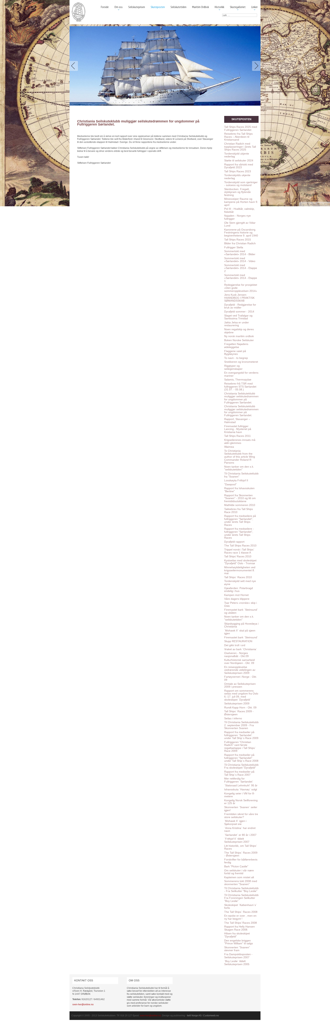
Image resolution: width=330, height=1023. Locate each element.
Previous (74, 66)
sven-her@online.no (83, 1004)
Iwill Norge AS (194, 1015)
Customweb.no (211, 1015)
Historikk (219, 8)
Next (255, 66)
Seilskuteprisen (136, 7)
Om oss (118, 8)
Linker (254, 8)
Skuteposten (158, 7)
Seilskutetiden (178, 7)
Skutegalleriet (238, 8)
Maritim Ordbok (200, 7)
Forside (105, 7)
